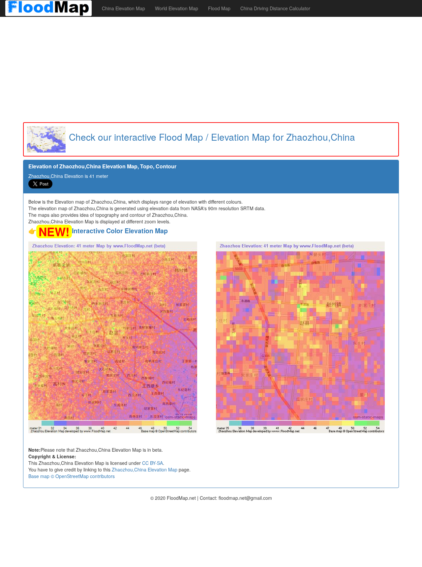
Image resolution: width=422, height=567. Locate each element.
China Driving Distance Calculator (275, 8)
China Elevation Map (123, 8)
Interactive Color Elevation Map (120, 230)
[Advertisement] (211, 69)
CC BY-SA (152, 463)
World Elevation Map (176, 8)
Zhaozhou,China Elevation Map (144, 469)
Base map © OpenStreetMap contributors (71, 476)
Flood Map (219, 8)
